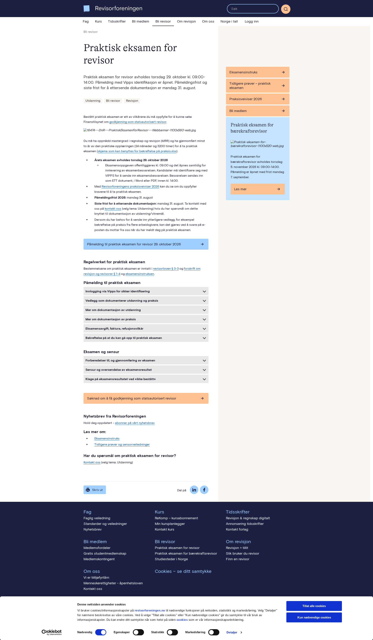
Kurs (98, 21)
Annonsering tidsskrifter (245, 524)
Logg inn (252, 21)
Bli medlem (140, 21)
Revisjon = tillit (237, 548)
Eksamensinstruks (106, 438)
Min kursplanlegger (170, 524)
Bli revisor (163, 21)
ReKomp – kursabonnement (176, 518)
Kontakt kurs (164, 529)
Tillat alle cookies (314, 606)
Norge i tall (229, 21)
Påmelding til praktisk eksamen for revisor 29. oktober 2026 (134, 244)
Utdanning (92, 100)
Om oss (208, 21)
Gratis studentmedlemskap (105, 553)
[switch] (138, 632)
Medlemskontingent (99, 559)
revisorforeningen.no (150, 610)
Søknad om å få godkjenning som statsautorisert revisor (131, 398)
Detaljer (232, 632)
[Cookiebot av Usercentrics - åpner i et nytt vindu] (52, 632)
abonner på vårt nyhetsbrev (135, 423)
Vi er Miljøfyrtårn (96, 577)
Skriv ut (97, 490)
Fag (86, 21)
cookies (182, 619)
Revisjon (132, 100)
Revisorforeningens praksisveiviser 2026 (130, 186)
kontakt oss (113, 208)
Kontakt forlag (237, 529)
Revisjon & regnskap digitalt (248, 518)
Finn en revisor (237, 559)
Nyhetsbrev (93, 529)
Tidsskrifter (117, 21)
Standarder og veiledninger (105, 524)
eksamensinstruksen (139, 274)
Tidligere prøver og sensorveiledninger (122, 444)
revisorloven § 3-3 (166, 268)
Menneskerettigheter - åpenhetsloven (113, 583)
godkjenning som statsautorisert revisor (137, 122)
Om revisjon (186, 21)
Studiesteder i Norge (171, 559)
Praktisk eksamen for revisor (177, 548)
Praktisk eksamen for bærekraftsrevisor (186, 553)
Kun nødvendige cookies (314, 617)
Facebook (204, 489)
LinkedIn (194, 489)
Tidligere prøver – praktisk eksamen (250, 85)
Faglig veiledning (97, 518)
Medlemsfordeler (97, 548)
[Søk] (253, 8)
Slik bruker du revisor (242, 553)
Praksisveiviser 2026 (245, 99)
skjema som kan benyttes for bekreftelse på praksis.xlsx (137, 151)
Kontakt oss (92, 462)
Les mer (240, 189)
